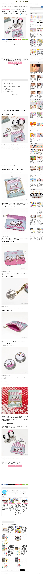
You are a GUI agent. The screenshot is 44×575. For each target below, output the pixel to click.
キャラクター (18, 9)
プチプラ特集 (9, 9)
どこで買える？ (5, 88)
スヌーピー (13, 9)
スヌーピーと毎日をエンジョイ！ (8, 91)
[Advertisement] (15, 51)
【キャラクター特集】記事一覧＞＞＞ (15, 62)
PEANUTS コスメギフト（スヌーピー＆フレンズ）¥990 (12, 86)
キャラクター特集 (4, 9)
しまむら (22, 9)
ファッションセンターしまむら (8, 89)
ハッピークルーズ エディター (24, 14)
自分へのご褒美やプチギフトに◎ (8, 83)
